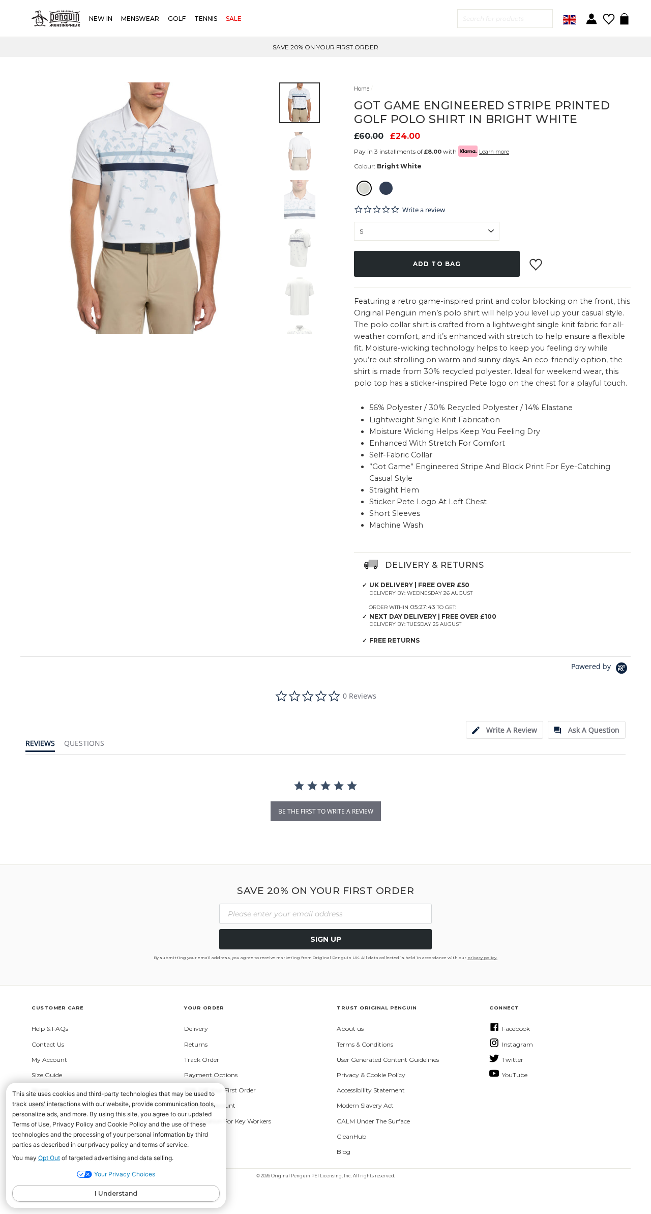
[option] (146, 208)
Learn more (494, 152)
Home (361, 88)
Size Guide (47, 1075)
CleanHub (351, 1136)
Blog (343, 1151)
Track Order (201, 1059)
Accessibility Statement (371, 1090)
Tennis (205, 18)
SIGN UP (325, 939)
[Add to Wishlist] (536, 260)
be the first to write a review (325, 811)
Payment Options (211, 1075)
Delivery (196, 1028)
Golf (177, 18)
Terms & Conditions (365, 1044)
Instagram (517, 1044)
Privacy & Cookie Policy (371, 1075)
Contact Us (48, 1044)
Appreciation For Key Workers (227, 1121)
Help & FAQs (50, 1028)
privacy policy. (482, 957)
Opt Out (49, 1158)
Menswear (140, 18)
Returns (196, 1044)
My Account (49, 1059)
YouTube (514, 1075)
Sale (234, 18)
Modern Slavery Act (365, 1105)
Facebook (516, 1028)
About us (350, 1028)
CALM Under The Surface (373, 1121)
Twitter (512, 1059)
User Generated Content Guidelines (388, 1059)
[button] (299, 102)
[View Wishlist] (608, 15)
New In (100, 18)
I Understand (116, 1193)
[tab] (504, 730)
